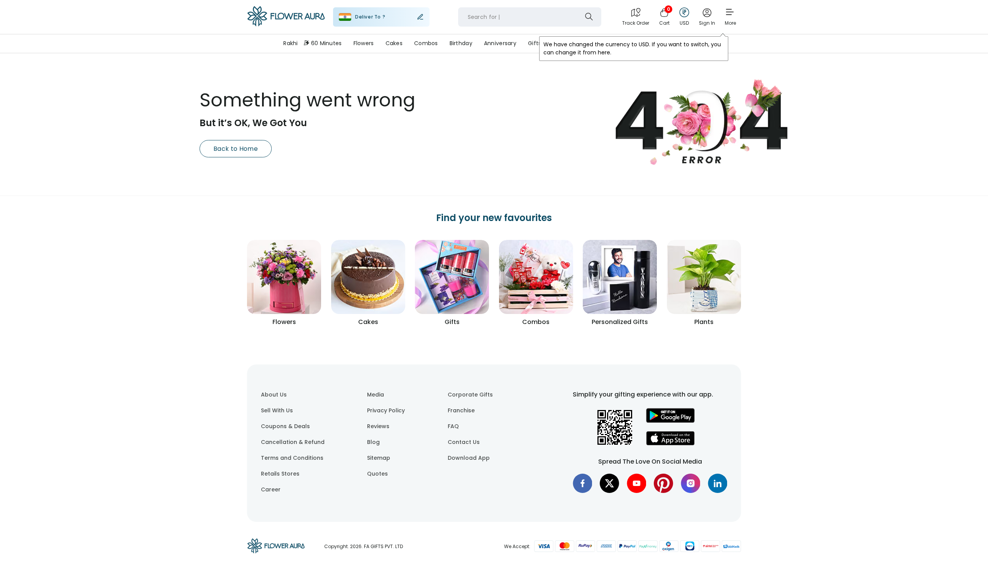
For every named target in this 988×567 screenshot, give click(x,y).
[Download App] (670, 421)
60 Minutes (326, 43)
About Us (274, 394)
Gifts (534, 43)
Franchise (461, 410)
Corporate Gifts (470, 394)
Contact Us (464, 442)
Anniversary (500, 43)
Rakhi (290, 43)
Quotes (377, 474)
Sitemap (378, 458)
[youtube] (636, 483)
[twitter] (609, 483)
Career (271, 489)
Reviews (378, 426)
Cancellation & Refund (293, 442)
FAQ (453, 426)
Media (375, 394)
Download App (469, 458)
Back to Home (235, 148)
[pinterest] (663, 483)
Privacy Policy (386, 410)
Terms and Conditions (292, 458)
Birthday (461, 43)
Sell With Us (277, 410)
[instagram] (690, 483)
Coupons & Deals (285, 426)
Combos (426, 43)
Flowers (364, 43)
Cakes (394, 43)
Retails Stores (280, 474)
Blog (373, 442)
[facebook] (582, 483)
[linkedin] (717, 483)
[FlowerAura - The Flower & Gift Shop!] (286, 25)
